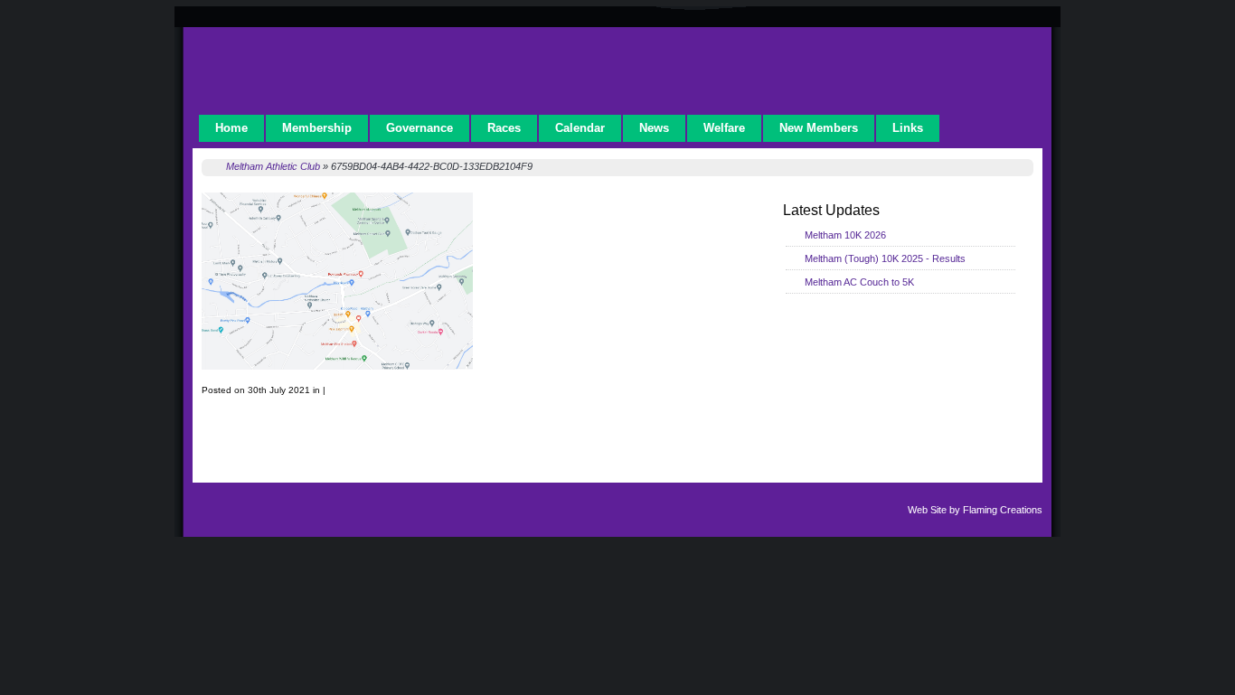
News (654, 128)
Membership (317, 128)
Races (504, 128)
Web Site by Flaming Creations (975, 509)
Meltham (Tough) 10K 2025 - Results (885, 258)
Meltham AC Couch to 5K (859, 282)
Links (907, 128)
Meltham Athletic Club (273, 166)
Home (231, 128)
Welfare (724, 128)
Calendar (580, 128)
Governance (419, 128)
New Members (818, 128)
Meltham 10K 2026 (845, 235)
